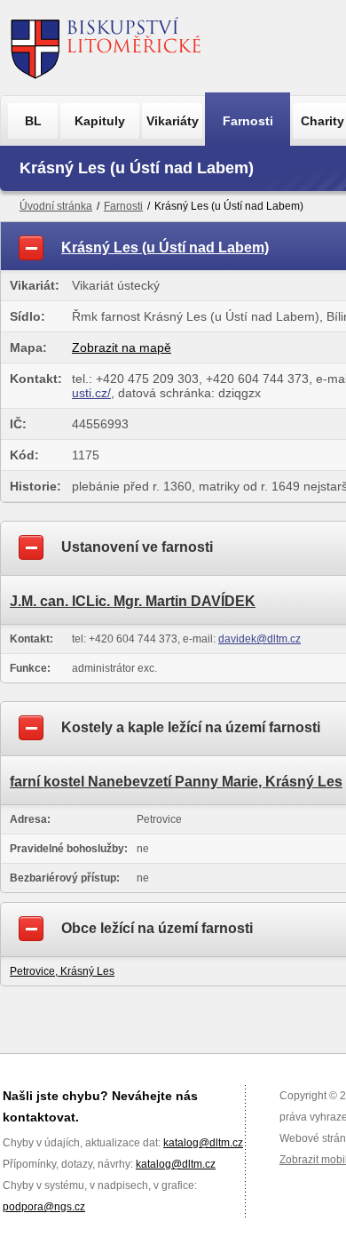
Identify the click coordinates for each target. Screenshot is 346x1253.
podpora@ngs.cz (44, 1207)
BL (33, 121)
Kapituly (100, 121)
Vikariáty (172, 121)
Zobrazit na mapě (121, 347)
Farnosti (248, 121)
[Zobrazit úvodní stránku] (106, 47)
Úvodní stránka (56, 206)
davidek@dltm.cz (259, 639)
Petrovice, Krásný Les (62, 971)
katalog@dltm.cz (203, 1143)
